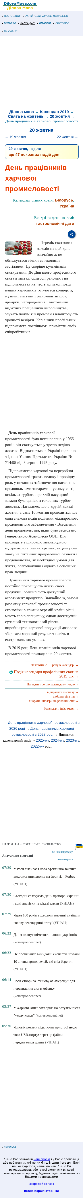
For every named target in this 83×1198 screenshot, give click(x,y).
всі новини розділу (62, 851)
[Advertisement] (41, 73)
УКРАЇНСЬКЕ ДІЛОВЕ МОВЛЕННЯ (47, 15)
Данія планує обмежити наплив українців (45, 935)
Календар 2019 (54, 112)
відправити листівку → (63, 692)
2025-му (42, 740)
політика (10, 1146)
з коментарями (64, 859)
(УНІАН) (20, 884)
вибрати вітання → (66, 696)
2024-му (57, 740)
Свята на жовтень (26, 116)
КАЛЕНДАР (27, 23)
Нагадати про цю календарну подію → (53, 684)
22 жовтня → (67, 137)
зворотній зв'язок (41, 1183)
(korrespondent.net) (27, 942)
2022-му (37, 746)
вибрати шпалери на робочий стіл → (54, 701)
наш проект (42, 1159)
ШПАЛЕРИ (10, 30)
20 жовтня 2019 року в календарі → (55, 665)
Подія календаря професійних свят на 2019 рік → (46, 674)
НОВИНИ (9, 23)
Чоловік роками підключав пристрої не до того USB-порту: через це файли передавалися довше (45, 1034)
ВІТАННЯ (45, 23)
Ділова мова (21, 112)
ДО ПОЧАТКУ (12, 15)
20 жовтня (60, 116)
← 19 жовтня (15, 137)
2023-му (72, 740)
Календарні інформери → (61, 708)
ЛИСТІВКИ (62, 23)
